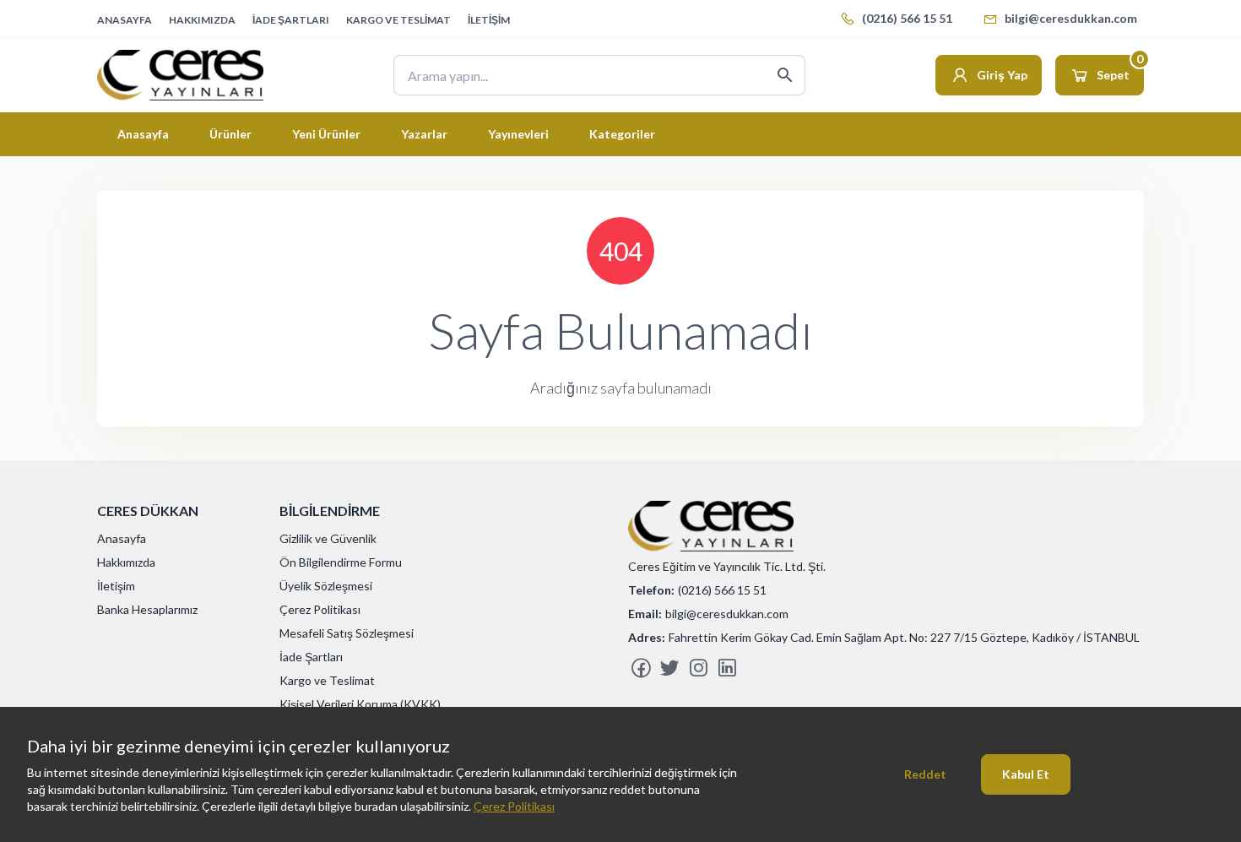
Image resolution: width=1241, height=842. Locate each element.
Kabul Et (1025, 774)
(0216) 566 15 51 (907, 18)
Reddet (925, 774)
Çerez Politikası (514, 806)
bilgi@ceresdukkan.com (1071, 18)
